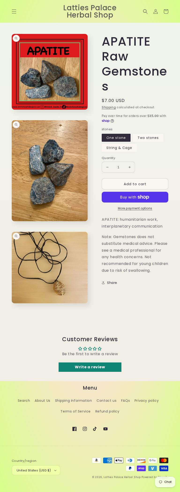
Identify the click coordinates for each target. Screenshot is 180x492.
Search (24, 400)
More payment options (135, 208)
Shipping (109, 107)
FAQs (125, 400)
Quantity (108, 158)
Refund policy (107, 411)
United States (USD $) (34, 470)
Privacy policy (147, 400)
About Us (42, 400)
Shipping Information (73, 400)
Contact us (106, 400)
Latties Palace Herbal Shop (122, 477)
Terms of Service (75, 411)
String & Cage (119, 147)
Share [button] (112, 282)
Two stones (148, 137)
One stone (116, 137)
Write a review (90, 367)
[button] (14, 11)
